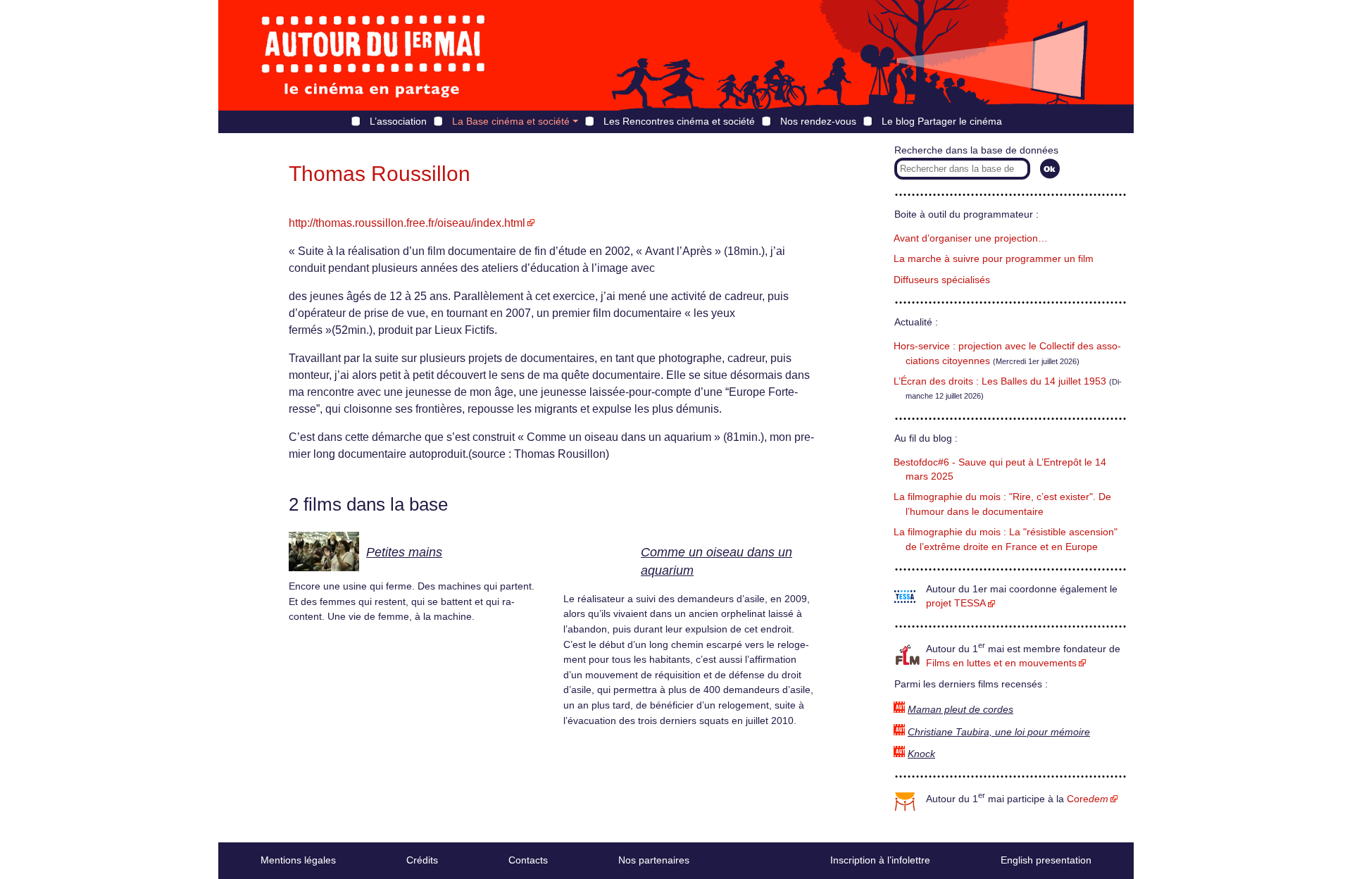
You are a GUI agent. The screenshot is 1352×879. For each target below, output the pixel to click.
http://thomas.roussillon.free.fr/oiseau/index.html (407, 223)
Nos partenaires (653, 860)
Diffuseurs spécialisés (942, 280)
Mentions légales (298, 860)
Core (1087, 799)
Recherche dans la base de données (976, 150)
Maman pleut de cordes (960, 709)
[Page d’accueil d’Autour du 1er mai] (373, 55)
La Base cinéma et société (511, 121)
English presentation (1046, 860)
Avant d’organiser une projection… (971, 238)
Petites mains (404, 552)
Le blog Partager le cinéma (942, 121)
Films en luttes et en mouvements (1001, 663)
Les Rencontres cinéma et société (679, 121)
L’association (398, 121)
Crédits (422, 860)
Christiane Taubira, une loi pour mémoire (999, 732)
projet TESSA (956, 603)
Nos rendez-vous (818, 121)
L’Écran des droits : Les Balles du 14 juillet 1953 (1000, 381)
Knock (921, 754)
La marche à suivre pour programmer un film (994, 259)
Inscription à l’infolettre (880, 860)
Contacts (528, 860)
